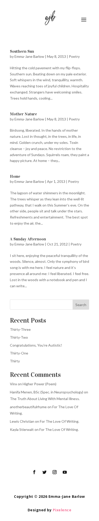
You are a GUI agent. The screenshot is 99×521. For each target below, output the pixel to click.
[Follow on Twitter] (44, 472)
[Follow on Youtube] (65, 472)
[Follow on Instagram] (55, 472)
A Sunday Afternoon (28, 239)
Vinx (13, 384)
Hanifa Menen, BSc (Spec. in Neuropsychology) (46, 392)
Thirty (15, 361)
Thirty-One (19, 353)
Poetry (74, 56)
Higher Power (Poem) (39, 384)
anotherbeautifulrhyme (28, 407)
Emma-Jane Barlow (29, 56)
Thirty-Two (19, 337)
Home (15, 176)
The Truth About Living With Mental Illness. (45, 398)
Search (80, 305)
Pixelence (62, 510)
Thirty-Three (20, 329)
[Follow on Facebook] (34, 472)
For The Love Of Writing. (59, 421)
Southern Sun (22, 51)
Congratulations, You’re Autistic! (36, 345)
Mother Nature (23, 114)
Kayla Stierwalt (22, 429)
